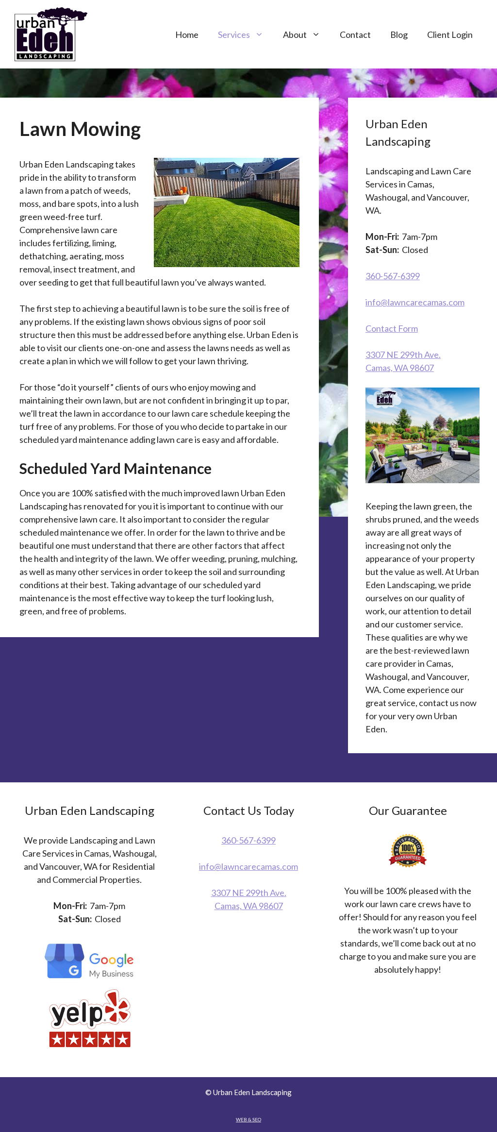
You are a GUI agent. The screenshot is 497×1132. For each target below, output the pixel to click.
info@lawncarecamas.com (414, 302)
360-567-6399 (392, 275)
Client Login (450, 34)
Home (187, 34)
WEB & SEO (248, 1119)
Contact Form (391, 328)
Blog (399, 34)
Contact (355, 34)
